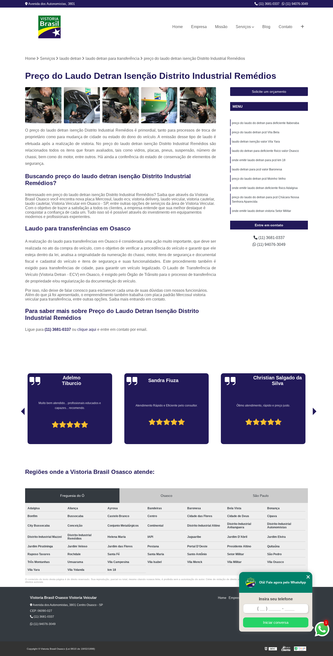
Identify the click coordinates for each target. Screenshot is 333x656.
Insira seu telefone (276, 599)
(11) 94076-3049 (296, 4)
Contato (285, 27)
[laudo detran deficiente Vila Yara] (82, 105)
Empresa (199, 27)
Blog (266, 27)
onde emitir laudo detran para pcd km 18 (258, 160)
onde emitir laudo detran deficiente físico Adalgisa (265, 188)
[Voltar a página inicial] (49, 27)
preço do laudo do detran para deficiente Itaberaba (265, 123)
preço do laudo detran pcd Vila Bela (255, 132)
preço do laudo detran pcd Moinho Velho (259, 178)
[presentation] (16, 430)
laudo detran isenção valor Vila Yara (256, 141)
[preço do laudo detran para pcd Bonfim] (120, 105)
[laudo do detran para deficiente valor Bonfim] (159, 105)
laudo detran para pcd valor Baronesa (257, 169)
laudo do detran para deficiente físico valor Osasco (265, 151)
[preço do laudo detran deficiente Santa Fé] (198, 105)
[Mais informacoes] (302, 27)
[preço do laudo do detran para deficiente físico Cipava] (43, 105)
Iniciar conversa (275, 622)
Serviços (243, 27)
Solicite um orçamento (269, 92)
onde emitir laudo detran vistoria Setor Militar (261, 211)
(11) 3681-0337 (268, 4)
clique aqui (86, 329)
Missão (221, 27)
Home (177, 27)
